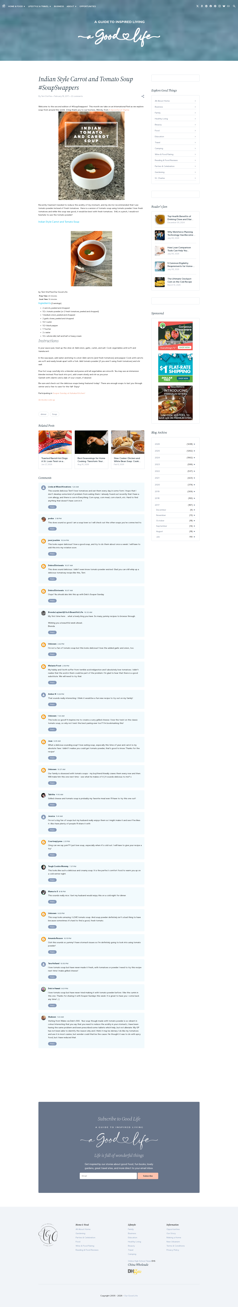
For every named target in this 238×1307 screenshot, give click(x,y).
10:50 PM (64, 963)
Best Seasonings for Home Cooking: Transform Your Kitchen (91, 460)
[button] (142, 96)
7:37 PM (73, 866)
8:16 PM (62, 891)
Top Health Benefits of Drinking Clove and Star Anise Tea (179, 218)
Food (157, 130)
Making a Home (174, 1237)
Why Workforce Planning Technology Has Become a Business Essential (181, 233)
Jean (50, 741)
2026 (157, 444)
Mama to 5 (53, 891)
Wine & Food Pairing (164, 154)
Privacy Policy (173, 1250)
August (159, 531)
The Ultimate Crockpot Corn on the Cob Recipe (179, 280)
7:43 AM (61, 716)
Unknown (52, 644)
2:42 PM (61, 644)
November (161, 515)
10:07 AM (69, 565)
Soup (54, 414)
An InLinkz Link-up (46, 400)
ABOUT (70, 6)
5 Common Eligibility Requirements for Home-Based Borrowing (180, 265)
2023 (157, 464)
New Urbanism (173, 1241)
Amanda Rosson (55, 938)
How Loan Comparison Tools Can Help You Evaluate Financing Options (181, 249)
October (160, 520)
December (161, 510)
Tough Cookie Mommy (58, 866)
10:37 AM (61, 769)
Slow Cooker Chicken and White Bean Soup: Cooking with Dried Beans (128, 460)
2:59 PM (65, 666)
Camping (159, 148)
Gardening (159, 172)
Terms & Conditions (176, 1246)
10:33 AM (88, 612)
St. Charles (160, 178)
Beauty (158, 124)
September (161, 526)
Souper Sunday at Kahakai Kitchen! (69, 393)
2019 (157, 491)
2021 (157, 478)
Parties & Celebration (165, 166)
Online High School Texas (140, 1261)
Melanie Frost (54, 666)
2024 (157, 457)
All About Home (162, 101)
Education (159, 136)
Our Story (171, 1233)
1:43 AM (60, 1017)
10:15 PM (67, 938)
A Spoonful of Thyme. (119, 110)
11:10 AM (59, 794)
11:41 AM (59, 816)
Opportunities (87, 6)
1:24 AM (75, 487)
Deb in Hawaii (54, 988)
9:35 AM (57, 741)
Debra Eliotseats (56, 565)
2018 (157, 498)
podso (51, 518)
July (158, 537)
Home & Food (15, 6)
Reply (52, 507)
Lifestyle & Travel (38, 6)
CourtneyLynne (55, 841)
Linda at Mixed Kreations (59, 487)
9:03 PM (61, 913)
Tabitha (51, 794)
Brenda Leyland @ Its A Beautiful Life (65, 612)
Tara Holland (53, 963)
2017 (157, 505)
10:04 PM (65, 540)
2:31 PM (66, 841)
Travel (157, 142)
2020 (157, 484)
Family (158, 112)
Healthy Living (161, 118)
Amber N (52, 694)
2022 (157, 471)
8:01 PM (64, 988)
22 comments (77, 96)
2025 (157, 451)
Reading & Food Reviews (166, 160)
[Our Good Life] (119, 33)
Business (59, 6)
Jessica (51, 816)
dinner (43, 414)
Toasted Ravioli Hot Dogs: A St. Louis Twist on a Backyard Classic (54, 460)
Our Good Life (131, 1295)
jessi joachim (54, 540)
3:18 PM (58, 518)
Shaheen (52, 1017)
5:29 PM (60, 694)
